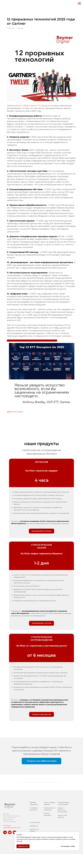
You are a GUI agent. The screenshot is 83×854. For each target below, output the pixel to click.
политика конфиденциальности (11, 826)
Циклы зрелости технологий (62, 810)
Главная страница (34, 803)
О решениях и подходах (49, 809)
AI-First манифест (48, 814)
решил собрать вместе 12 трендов (32, 105)
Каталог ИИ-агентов (62, 816)
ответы (32, 831)
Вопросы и (34, 829)
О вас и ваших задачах (49, 803)
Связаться (34, 826)
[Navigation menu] (79, 3)
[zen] (10, 833)
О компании (35, 822)
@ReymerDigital (15, 412)
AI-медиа (33, 808)
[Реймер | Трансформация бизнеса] (5, 833)
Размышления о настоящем (63, 803)
